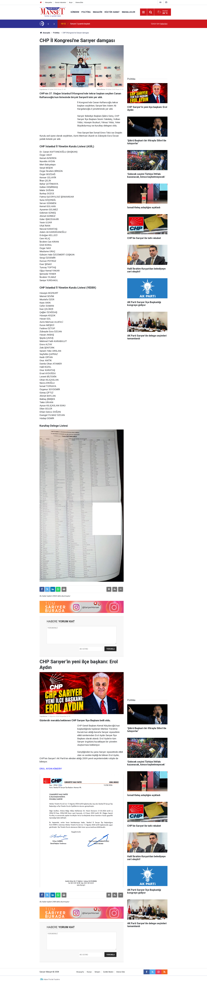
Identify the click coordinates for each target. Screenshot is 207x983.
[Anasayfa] (41, 2)
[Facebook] (42, 589)
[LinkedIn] (52, 589)
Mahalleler (128, 12)
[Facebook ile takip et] (147, 971)
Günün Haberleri (60, 2)
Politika (86, 12)
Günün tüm (159, 24)
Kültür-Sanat (112, 12)
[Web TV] (160, 2)
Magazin (97, 12)
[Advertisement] (20, 64)
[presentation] (48, 23)
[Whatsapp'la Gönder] (58, 589)
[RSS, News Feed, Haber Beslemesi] (164, 971)
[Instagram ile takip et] (158, 971)
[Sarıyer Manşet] (53, 12)
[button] (108, 589)
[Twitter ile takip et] (152, 971)
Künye (89, 972)
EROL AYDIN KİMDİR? (51, 768)
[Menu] (143, 12)
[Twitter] (47, 589)
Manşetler (48, 2)
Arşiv (70, 2)
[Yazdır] (64, 589)
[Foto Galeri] (166, 2)
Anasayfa (46, 33)
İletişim (97, 972)
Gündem (75, 12)
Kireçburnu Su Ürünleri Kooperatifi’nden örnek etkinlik (92, 24)
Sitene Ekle (79, 2)
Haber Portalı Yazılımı (52, 979)
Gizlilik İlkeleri (108, 972)
